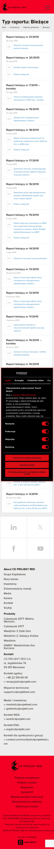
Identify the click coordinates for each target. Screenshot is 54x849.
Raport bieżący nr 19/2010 (22, 109)
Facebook (14, 548)
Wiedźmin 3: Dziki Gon (17, 631)
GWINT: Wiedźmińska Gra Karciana (19, 647)
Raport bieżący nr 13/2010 (22, 269)
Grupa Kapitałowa (15, 574)
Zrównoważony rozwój (17, 588)
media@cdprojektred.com (21, 704)
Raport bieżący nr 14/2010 (22, 248)
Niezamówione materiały (27, 801)
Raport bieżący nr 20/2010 (23, 57)
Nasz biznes (11, 579)
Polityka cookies (27, 782)
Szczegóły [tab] (19, 380)
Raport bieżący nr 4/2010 (22, 494)
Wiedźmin (10, 640)
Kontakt (8, 603)
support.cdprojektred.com (19, 692)
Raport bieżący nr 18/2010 (22, 130)
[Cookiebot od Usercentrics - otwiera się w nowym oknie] (16, 373)
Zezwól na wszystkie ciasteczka (27, 458)
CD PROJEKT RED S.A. (17, 659)
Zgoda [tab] (8, 380)
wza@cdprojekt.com (18, 719)
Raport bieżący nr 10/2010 (22, 364)
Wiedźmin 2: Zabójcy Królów (21, 636)
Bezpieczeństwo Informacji (27, 797)
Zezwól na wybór (27, 465)
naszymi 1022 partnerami (24, 395)
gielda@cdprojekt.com (19, 708)
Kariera (8, 598)
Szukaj (8, 608)
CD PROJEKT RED (15, 7)
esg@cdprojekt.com (18, 729)
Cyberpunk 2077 (14, 626)
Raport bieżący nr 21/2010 (22, 37)
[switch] (45, 431)
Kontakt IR (27, 792)
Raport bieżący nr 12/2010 (22, 293)
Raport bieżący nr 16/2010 (22, 184)
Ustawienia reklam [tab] (35, 380)
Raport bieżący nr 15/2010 (22, 215)
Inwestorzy (10, 584)
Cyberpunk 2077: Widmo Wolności (19, 620)
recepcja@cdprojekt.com (21, 681)
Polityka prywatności (27, 778)
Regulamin (27, 787)
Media (7, 593)
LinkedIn (14, 527)
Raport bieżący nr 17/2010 (22, 160)
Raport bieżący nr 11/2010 (22, 316)
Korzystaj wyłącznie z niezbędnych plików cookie (27, 473)
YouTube (40, 548)
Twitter (40, 527)
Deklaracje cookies (27, 806)
